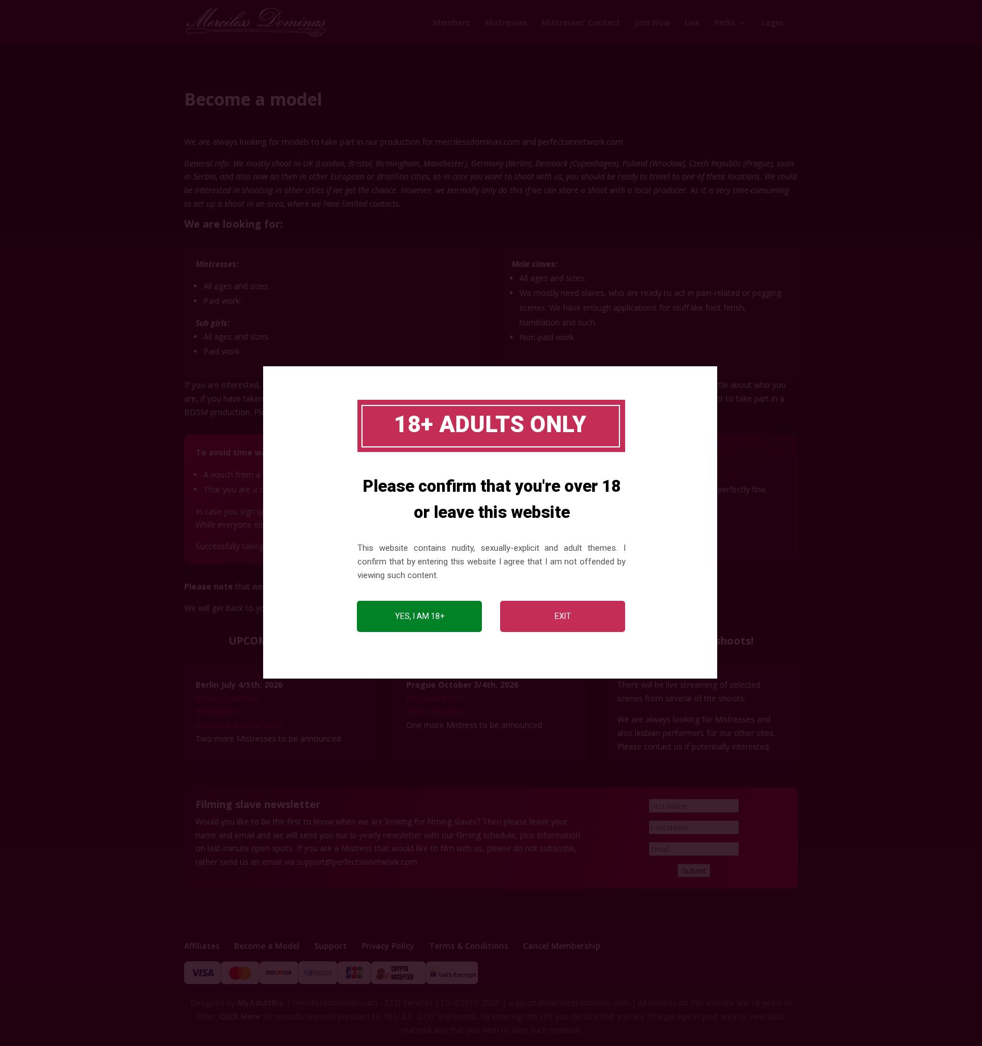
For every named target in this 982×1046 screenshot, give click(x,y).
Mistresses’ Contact (581, 23)
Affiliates (201, 945)
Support (330, 945)
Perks (724, 23)
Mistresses (506, 23)
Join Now (652, 23)
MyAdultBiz (261, 1002)
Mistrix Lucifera (226, 698)
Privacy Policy (387, 945)
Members (451, 23)
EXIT (563, 616)
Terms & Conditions (468, 945)
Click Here (239, 1016)
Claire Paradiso (436, 711)
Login (772, 23)
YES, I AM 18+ (419, 616)
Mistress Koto (433, 698)
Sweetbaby (217, 711)
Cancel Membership (562, 945)
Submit (694, 870)
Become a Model (266, 945)
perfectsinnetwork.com (580, 141)
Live (692, 23)
